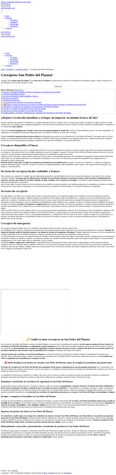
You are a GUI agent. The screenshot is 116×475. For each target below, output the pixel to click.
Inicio (7, 16)
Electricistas (14, 24)
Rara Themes (49, 473)
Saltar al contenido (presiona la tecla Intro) (16, 2)
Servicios (8, 18)
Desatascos (14, 26)
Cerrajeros (13, 20)
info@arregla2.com (8, 8)
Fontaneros (14, 22)
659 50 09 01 (5, 4)
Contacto (8, 28)
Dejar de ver (19, 90)
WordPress (68, 473)
